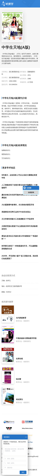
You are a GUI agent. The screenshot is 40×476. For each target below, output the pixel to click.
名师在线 (19, 359)
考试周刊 (19, 399)
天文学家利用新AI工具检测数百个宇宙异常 (18, 219)
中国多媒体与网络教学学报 (26, 338)
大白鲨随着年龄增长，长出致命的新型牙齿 (18, 205)
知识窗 (18, 379)
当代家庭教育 (21, 318)
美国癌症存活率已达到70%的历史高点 (16, 212)
